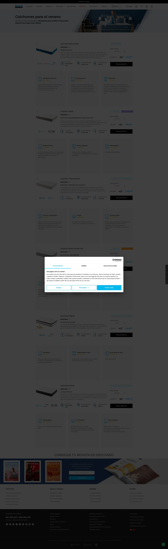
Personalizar (83, 287)
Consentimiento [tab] (58, 266)
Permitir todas (109, 287)
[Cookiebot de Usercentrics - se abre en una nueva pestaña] (113, 260)
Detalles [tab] (84, 266)
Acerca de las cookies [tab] (110, 266)
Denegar (58, 287)
